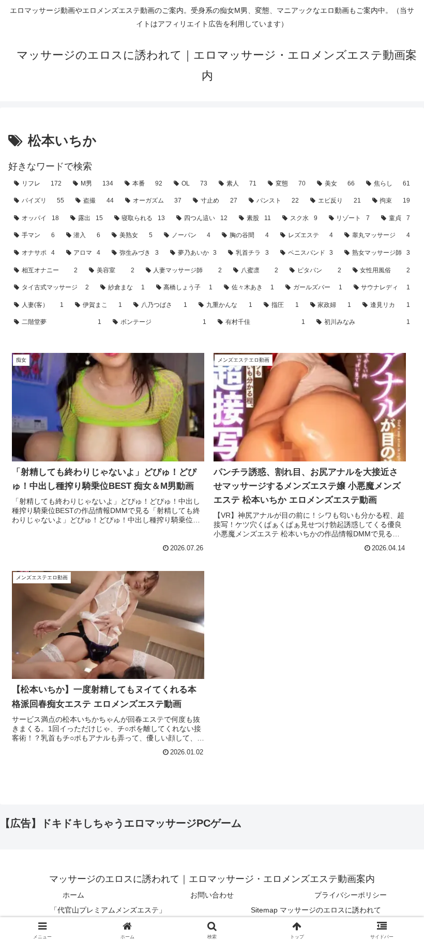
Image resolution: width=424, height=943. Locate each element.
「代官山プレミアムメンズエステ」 (108, 910)
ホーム (73, 895)
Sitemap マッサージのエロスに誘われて (316, 910)
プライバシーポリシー (350, 895)
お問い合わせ (212, 895)
